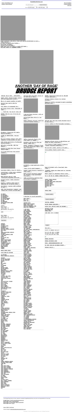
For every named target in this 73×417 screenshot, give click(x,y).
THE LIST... (48, 228)
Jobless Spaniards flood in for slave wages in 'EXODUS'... (32, 140)
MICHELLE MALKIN (28, 289)
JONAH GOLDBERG (28, 255)
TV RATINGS (4, 254)
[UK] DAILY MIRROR (6, 366)
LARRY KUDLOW (27, 281)
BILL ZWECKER (27, 328)
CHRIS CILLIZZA (28, 225)
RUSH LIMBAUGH (27, 286)
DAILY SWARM (4, 285)
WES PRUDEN (26, 301)
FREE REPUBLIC (4, 302)
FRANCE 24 (3, 300)
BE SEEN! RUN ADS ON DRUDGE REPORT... (55, 245)
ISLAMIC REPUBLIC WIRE (7, 234)
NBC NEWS (3, 327)
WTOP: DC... (27, 200)
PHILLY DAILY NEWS (6, 343)
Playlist (13, 403)
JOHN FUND (26, 251)
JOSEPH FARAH (27, 244)
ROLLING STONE (4, 351)
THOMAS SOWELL (27, 311)
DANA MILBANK (27, 290)
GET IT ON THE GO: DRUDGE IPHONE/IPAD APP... (57, 175)
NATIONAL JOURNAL (5, 325)
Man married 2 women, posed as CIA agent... (57, 147)
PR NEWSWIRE (4, 241)
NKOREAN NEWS (4, 340)
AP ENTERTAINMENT (5, 198)
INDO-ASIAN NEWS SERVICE (7, 232)
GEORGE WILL (27, 323)
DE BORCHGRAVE (27, 238)
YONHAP (2, 248)
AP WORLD (3, 194)
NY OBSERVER (4, 331)
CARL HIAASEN (27, 261)
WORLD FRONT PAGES (6, 250)
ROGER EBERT (27, 241)
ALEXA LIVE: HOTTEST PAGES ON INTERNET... (56, 206)
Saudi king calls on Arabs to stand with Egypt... (14, 46)
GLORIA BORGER (27, 218)
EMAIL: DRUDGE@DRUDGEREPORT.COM (53, 243)
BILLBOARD (3, 265)
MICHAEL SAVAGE (28, 307)
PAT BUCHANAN (27, 222)
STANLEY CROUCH (28, 234)
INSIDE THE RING (28, 269)
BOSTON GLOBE (4, 267)
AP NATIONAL (4, 195)
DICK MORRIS (27, 291)
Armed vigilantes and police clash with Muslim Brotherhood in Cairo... (20, 41)
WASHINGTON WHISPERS (29, 322)
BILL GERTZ (26, 253)
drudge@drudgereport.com (18, 400)
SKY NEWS (3, 356)
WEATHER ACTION (49, 208)
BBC (2, 262)
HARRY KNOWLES (27, 276)
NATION (2, 323)
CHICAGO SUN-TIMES (6, 276)
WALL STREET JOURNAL (6, 380)
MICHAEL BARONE (28, 214)
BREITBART (3, 269)
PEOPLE (2, 341)
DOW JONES (3, 230)
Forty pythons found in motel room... (55, 149)
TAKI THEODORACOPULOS (29, 314)
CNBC (2, 279)
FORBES (2, 297)
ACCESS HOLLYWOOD (5, 259)
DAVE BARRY (26, 212)
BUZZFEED (3, 272)
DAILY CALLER (4, 283)
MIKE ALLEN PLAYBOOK (29, 203)
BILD (2, 264)
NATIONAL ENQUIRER (6, 324)
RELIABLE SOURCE (28, 304)
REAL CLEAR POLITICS (6, 347)
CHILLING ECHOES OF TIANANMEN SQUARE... (11, 47)
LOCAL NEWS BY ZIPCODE (7, 252)
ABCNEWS (3, 257)
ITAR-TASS (3, 235)
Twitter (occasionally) (19, 402)
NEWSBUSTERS (4, 335)
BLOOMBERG (3, 226)
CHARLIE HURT (27, 265)
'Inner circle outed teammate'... (33, 168)
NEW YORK (3, 329)
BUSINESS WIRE (4, 228)
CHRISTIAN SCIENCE (6, 278)
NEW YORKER (4, 334)
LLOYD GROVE (27, 257)
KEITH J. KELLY (28, 273)
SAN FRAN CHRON (5, 353)
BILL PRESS (26, 299)
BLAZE (2, 266)
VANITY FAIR (4, 377)
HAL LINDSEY (27, 287)
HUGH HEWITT (27, 264)
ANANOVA (3, 223)
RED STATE (3, 349)
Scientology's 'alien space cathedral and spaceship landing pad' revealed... (11, 173)
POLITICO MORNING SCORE (30, 206)
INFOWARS (3, 313)
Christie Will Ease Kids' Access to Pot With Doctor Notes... (33, 96)
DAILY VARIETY (4, 286)
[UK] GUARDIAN (4, 371)
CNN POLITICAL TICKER (6, 281)
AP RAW (2, 200)
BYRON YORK (26, 326)
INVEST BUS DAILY (5, 314)
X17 (2, 388)
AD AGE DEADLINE (5, 260)
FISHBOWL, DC (27, 248)
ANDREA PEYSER (27, 297)
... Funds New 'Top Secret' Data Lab (11, 111)
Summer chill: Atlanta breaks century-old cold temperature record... (11, 98)
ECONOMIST (3, 291)
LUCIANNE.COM (4, 318)
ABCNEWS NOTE (27, 202)
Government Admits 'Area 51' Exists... (11, 170)
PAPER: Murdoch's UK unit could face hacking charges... (34, 121)
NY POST (3, 332)
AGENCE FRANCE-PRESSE (50, 179)
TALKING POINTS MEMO (6, 362)
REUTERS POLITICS (49, 184)
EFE (2, 231)
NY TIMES (3, 333)
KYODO (2, 236)
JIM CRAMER (26, 233)
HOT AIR (3, 304)
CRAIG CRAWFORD (28, 232)
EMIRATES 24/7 (4, 293)
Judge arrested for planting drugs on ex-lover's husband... (33, 178)
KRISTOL (26, 279)
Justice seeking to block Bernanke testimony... (58, 123)
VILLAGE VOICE (4, 379)
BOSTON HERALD (4, 268)
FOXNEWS (3, 298)
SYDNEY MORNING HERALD (7, 361)
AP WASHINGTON (4, 196)
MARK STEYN (26, 312)
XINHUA (2, 247)
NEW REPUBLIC (4, 328)
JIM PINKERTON (27, 298)
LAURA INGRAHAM (28, 266)
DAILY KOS (3, 284)
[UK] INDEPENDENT (5, 372)
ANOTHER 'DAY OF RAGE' (36, 86)
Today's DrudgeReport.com (7, 2)
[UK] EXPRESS (4, 369)
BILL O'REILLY (27, 295)
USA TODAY (3, 376)
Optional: (26, 7)
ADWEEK (2, 261)
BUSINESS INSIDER (5, 271)
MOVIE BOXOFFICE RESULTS (7, 255)
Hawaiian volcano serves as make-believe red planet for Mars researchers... (57, 142)
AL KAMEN (26, 271)
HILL (2, 307)
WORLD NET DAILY (5, 385)
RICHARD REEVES (28, 303)
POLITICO (3, 345)
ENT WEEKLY (4, 294)
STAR (2, 360)
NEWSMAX (3, 337)
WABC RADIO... (27, 198)
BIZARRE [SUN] (27, 217)
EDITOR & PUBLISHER (6, 292)
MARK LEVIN (26, 283)
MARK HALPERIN (27, 259)
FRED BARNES (27, 213)
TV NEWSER (26, 318)
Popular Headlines (67, 4)
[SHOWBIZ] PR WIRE (6, 242)
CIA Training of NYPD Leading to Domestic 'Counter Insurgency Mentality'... (56, 145)
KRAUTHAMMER (27, 277)
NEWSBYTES (3, 336)
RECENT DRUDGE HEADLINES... (52, 204)
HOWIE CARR (26, 223)
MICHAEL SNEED (27, 310)
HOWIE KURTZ (27, 282)
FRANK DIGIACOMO (28, 239)
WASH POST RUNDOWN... (29, 207)
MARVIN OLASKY (27, 294)
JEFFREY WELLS (27, 321)
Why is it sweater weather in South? (11, 101)
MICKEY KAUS (27, 272)
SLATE (2, 357)
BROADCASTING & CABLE (6, 270)
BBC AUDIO (3, 263)
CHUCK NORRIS (27, 293)
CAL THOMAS (26, 315)
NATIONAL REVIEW (5, 326)
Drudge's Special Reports (7, 4)
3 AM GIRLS (26, 209)
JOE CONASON (27, 228)
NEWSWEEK (3, 339)
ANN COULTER (27, 231)
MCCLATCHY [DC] (5, 237)
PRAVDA (2, 238)
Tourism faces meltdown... (8, 45)
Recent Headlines (67, 2)
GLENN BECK (26, 215)
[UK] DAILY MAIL (5, 365)
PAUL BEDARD (27, 216)
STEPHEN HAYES (27, 260)
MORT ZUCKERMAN (28, 327)
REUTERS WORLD (48, 183)
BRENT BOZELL (27, 219)
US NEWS (3, 375)
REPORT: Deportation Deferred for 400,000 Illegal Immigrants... (56, 96)
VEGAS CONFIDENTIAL (29, 320)
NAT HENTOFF (27, 262)
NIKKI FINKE (27, 246)
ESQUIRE (3, 295)
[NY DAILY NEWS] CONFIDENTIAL (32, 229)
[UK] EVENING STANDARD (7, 368)
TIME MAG (3, 363)
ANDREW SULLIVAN (28, 313)
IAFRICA (3, 311)
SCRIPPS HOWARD (5, 244)
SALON (2, 352)
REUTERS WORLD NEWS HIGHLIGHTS (53, 181)
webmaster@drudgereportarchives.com (18, 409)
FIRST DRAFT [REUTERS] (30, 247)
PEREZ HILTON (27, 263)
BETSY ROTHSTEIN (28, 306)
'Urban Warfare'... (6, 42)
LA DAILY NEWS (4, 316)
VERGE (2, 378)
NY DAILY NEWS (4, 330)
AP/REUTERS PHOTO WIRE (7, 202)
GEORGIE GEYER (27, 254)
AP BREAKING (4, 201)
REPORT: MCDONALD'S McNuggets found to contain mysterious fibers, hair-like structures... (34, 146)
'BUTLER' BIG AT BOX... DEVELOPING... (11, 95)
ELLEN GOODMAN (27, 256)
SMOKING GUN (4, 358)
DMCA (7, 407)
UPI (46, 186)
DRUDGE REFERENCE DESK (51, 240)
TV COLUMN (26, 317)
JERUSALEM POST (5, 315)
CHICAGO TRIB (4, 277)
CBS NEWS (3, 273)
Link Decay (12, 407)
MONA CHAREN (27, 224)
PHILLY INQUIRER (5, 342)
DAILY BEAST (4, 282)
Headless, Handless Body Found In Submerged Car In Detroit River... (10, 183)
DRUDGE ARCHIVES (49, 238)
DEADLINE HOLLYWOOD (6, 287)
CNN (2, 280)
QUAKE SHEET (48, 210)
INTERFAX (3, 233)
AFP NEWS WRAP (48, 180)
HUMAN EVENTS (4, 310)
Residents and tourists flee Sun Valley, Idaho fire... (32, 143)
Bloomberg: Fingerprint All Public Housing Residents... (10, 133)
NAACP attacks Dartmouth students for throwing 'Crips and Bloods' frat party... (33, 174)
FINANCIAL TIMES (5, 296)
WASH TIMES (4, 383)
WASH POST (3, 382)
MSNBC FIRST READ (28, 205)
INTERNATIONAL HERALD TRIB (8, 312)
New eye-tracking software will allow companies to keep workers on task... (11, 139)
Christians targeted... (7, 44)
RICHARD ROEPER (28, 305)
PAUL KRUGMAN (27, 280)
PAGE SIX (26, 296)
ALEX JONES (26, 270)
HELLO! (2, 305)
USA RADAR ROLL (49, 209)
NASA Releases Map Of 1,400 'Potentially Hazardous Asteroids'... (11, 177)
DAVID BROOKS (27, 221)
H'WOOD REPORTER (5, 308)
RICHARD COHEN (27, 227)
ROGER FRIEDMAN (28, 250)
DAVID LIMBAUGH (28, 285)
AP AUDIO (3, 203)
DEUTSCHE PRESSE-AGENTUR (7, 229)
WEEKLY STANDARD (5, 384)
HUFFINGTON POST (5, 309)
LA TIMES (3, 317)
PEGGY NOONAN (27, 292)
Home (4, 407)
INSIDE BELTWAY (28, 267)
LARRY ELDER (27, 242)
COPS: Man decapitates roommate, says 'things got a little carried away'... (11, 190)
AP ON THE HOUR (5, 199)
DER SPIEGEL (4, 288)
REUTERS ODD (48, 185)
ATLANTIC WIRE (4, 225)
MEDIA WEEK (4, 319)
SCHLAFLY (26, 308)
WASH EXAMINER (4, 381)
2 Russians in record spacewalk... (33, 196)
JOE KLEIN (26, 275)
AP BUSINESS (4, 197)
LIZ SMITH (26, 309)
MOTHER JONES (4, 320)
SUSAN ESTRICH (27, 243)
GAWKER (2, 303)
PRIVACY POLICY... (50, 247)
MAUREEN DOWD (27, 240)
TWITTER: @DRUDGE (49, 202)
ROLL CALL (3, 350)
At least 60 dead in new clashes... (10, 43)
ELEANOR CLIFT (27, 226)
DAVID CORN (26, 230)
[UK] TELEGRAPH (5, 374)
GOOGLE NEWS (48, 190)
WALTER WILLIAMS (28, 324)
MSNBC (2, 321)
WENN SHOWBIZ (4, 246)
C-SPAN (2, 275)
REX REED (26, 302)
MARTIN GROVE (27, 258)
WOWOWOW (3, 387)
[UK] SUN (3, 373)
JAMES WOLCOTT (27, 325)
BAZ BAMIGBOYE (27, 211)
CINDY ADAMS (27, 210)
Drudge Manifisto (15, 401)
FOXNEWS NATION (5, 299)
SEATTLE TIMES (4, 355)
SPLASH (2, 359)
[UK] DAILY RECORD (6, 367)
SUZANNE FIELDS (28, 245)
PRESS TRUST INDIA (6, 240)
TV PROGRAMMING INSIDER (30, 319)
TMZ (2, 364)
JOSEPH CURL (27, 235)
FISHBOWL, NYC (27, 249)
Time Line (69, 5)
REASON (2, 348)
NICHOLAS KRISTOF (28, 278)
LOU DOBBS (26, 237)
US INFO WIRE (4, 245)
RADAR (2, 346)
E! (1, 289)
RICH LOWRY (26, 288)
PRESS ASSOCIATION (6, 239)
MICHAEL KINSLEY (28, 274)
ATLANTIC (3, 224)
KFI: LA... (26, 199)
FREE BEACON (4, 301)
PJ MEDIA (3, 344)
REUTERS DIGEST (49, 182)
